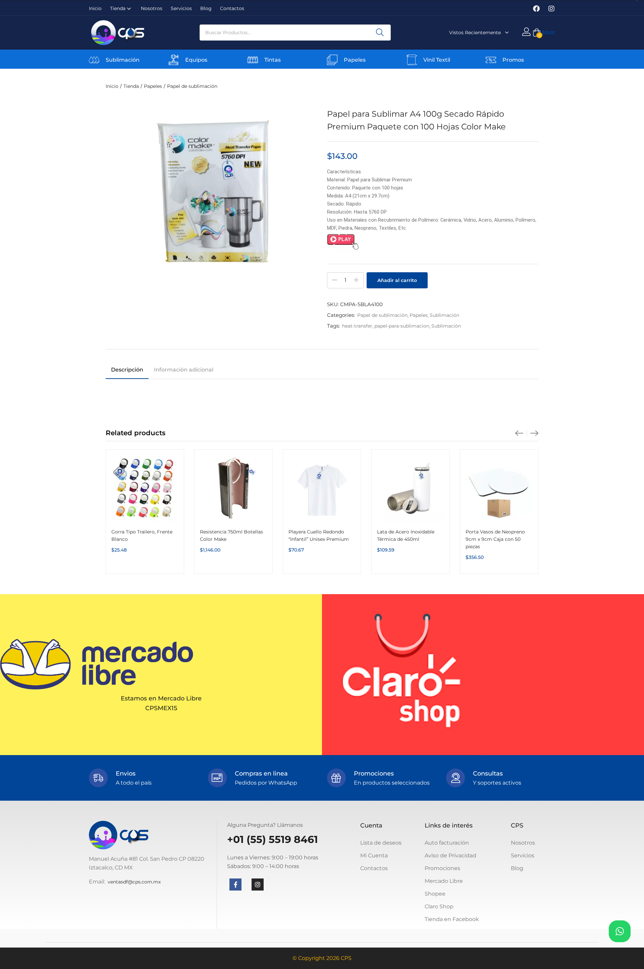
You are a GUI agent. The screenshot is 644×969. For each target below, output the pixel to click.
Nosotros (151, 8)
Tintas (272, 60)
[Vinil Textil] (412, 60)
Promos (513, 60)
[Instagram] (551, 8)
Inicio (95, 8)
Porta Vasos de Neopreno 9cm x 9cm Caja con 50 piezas (495, 539)
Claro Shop (439, 906)
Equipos (196, 60)
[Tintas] (253, 60)
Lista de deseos (380, 843)
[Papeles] (332, 60)
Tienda (118, 8)
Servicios (181, 8)
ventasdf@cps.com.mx (134, 882)
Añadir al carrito (397, 280)
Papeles (355, 60)
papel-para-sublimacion (401, 326)
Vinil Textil (436, 60)
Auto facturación (447, 843)
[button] (544, 32)
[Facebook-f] (235, 884)
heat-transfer (357, 326)
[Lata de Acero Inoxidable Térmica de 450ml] (410, 488)
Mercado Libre (444, 881)
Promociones (442, 868)
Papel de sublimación (192, 86)
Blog (206, 8)
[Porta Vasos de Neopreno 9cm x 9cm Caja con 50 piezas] (499, 488)
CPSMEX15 (161, 708)
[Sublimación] (94, 60)
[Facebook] (536, 8)
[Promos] (491, 60)
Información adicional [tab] (183, 369)
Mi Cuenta (374, 855)
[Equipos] (173, 60)
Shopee (435, 894)
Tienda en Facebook (452, 919)
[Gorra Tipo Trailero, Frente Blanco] (144, 488)
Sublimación (123, 60)
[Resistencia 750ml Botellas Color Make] (233, 488)
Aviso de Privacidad (450, 855)
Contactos (232, 8)
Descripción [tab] (127, 369)
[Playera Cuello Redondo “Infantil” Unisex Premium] (322, 488)
